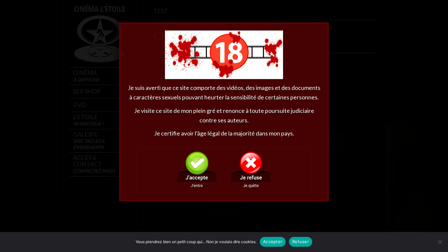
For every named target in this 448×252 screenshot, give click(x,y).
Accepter (272, 241)
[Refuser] (440, 242)
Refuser (300, 241)
